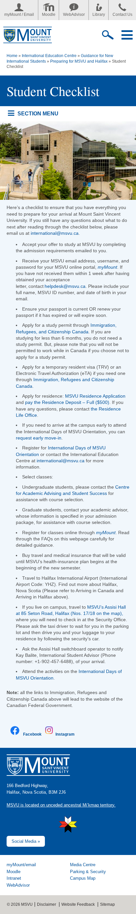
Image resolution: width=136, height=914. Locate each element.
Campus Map (82, 878)
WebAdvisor (74, 14)
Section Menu (37, 113)
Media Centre (82, 864)
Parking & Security (88, 871)
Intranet (14, 878)
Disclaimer (46, 904)
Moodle (48, 14)
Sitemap (107, 904)
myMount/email (21, 864)
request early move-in (38, 438)
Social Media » (26, 841)
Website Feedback (78, 904)
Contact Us (122, 14)
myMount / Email (19, 14)
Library (98, 14)
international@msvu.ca (55, 233)
